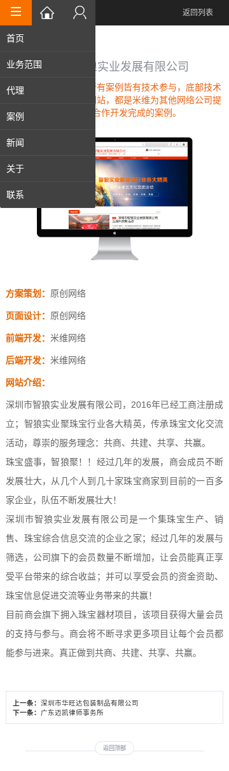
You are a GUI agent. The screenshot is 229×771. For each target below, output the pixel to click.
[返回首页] (48, 12)
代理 (15, 90)
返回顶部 (114, 748)
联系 (15, 195)
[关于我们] (79, 12)
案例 (15, 116)
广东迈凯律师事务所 (72, 712)
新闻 (15, 142)
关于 (15, 168)
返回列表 (198, 12)
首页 (15, 38)
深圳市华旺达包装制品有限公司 (90, 703)
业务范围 (24, 64)
